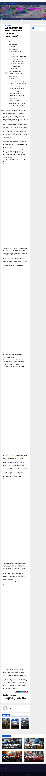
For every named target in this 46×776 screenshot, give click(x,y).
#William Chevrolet (20, 105)
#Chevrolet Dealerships (14, 49)
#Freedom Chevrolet (21, 83)
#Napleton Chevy (12, 95)
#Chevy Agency (20, 59)
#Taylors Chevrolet (22, 103)
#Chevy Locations (13, 66)
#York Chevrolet (12, 107)
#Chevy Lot (19, 66)
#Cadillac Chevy (12, 42)
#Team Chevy (12, 105)
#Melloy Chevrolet (13, 93)
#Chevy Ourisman (19, 68)
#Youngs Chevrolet (21, 107)
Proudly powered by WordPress (17, 774)
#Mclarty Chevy (20, 91)
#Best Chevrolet (20, 41)
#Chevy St (19, 71)
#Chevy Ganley (21, 63)
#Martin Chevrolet (13, 91)
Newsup (27, 774)
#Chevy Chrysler (20, 61)
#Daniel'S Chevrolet (13, 78)
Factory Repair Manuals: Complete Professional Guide (11, 745)
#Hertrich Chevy (21, 88)
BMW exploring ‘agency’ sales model (21, 698)
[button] (42, 19)
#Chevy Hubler (19, 64)
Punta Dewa (12, 747)
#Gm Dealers (21, 85)
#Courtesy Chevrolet (13, 75)
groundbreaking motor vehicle (14, 359)
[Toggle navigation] (22, 19)
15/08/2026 (28, 747)
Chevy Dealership (8, 25)
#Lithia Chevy (19, 90)
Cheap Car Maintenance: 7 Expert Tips (11, 757)
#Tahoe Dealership (13, 103)
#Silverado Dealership (13, 100)
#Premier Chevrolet (13, 96)
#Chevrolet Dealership (14, 48)
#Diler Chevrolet (13, 83)
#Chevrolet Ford (12, 51)
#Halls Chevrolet (19, 86)
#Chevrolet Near (22, 56)
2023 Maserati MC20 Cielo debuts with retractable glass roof (10, 698)
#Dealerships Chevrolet (14, 81)
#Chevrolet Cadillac (13, 44)
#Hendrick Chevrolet (13, 88)
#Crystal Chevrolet (13, 76)
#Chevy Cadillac (12, 61)
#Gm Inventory (12, 86)
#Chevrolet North (13, 58)
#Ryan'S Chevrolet (13, 98)
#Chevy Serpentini (13, 71)
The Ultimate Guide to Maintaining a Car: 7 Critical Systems (34, 745)
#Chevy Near (12, 68)
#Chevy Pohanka (19, 69)
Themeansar (32, 774)
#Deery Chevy (23, 81)
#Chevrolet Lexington (13, 54)
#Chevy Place (12, 69)
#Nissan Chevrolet (21, 95)
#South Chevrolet (21, 102)
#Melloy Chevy (20, 93)
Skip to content (3, 0)
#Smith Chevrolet (12, 102)
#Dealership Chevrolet (14, 80)
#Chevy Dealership (13, 63)
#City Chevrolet (12, 73)
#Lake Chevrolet (12, 90)
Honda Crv (5, 742)
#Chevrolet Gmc (19, 51)
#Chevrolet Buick (20, 42)
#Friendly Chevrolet (14, 85)
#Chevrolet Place (21, 58)
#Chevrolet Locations (13, 56)
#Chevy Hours (12, 64)
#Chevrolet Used (12, 59)
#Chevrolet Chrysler (13, 46)
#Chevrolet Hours (13, 53)
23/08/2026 (6, 747)
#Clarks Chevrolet (20, 73)
